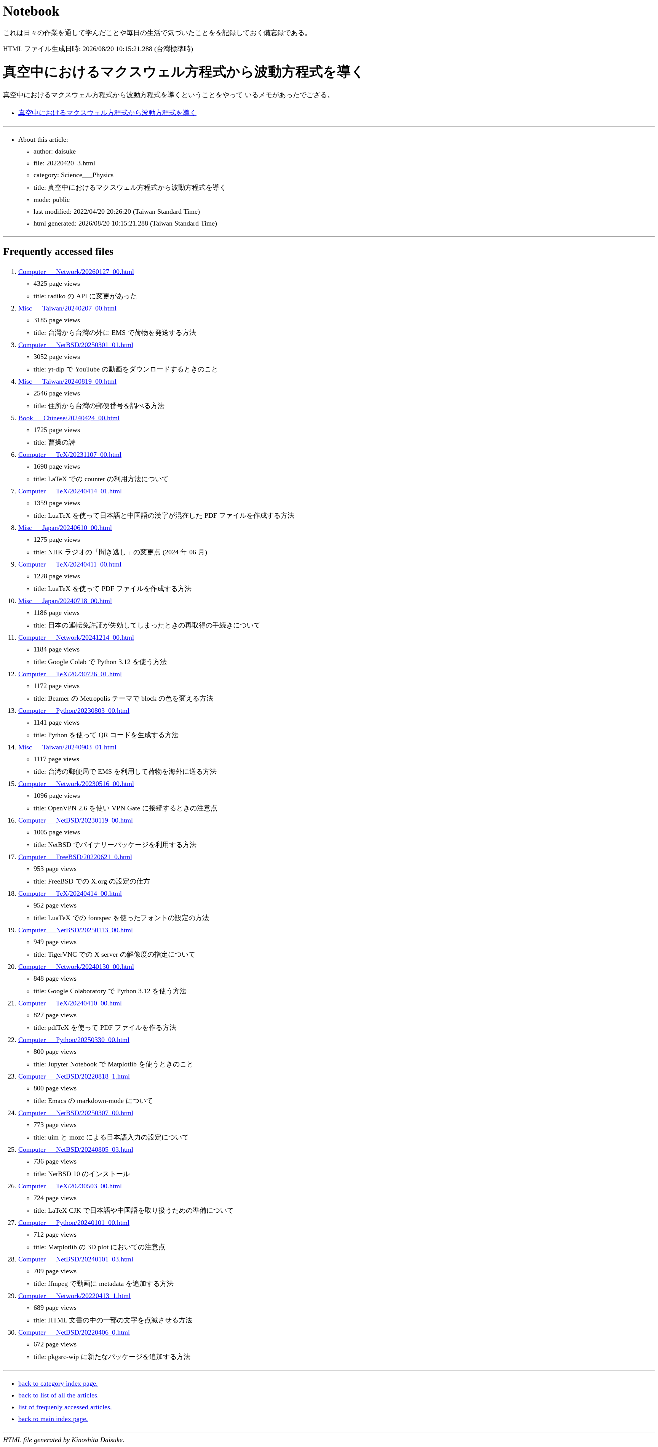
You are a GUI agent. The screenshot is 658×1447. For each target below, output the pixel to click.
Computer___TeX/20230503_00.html (70, 1186)
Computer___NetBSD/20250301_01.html (75, 345)
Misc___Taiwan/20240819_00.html (67, 381)
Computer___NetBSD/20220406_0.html (74, 1332)
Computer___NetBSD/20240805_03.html (75, 1149)
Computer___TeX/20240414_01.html (70, 491)
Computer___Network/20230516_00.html (76, 784)
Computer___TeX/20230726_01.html (70, 674)
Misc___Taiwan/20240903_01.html (67, 747)
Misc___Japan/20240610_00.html (65, 527)
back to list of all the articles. (58, 1395)
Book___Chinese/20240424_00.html (69, 418)
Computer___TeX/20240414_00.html (70, 893)
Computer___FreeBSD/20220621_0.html (75, 857)
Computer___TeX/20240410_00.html (70, 1003)
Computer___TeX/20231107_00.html (69, 454)
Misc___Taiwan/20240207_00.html (67, 308)
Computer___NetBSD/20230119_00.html (75, 820)
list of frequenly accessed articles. (65, 1407)
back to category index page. (58, 1383)
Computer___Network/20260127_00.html (76, 271)
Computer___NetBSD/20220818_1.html (74, 1076)
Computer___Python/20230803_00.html (73, 710)
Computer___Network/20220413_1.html (74, 1296)
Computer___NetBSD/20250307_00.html (75, 1113)
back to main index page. (53, 1419)
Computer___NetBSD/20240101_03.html (75, 1259)
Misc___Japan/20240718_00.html (65, 601)
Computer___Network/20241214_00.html (76, 637)
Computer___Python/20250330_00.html (73, 1040)
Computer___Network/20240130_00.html (76, 966)
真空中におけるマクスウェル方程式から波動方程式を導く (107, 113)
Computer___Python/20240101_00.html (73, 1222)
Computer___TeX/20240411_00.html (69, 564)
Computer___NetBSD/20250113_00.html (75, 930)
